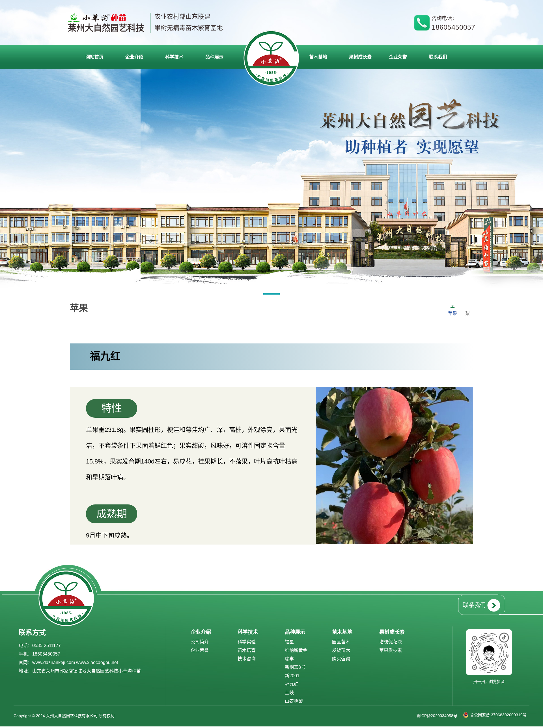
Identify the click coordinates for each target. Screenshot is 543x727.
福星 (289, 641)
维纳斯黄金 (296, 650)
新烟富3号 (295, 667)
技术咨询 (247, 658)
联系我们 (474, 605)
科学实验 (247, 641)
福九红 (291, 684)
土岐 (289, 692)
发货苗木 (341, 650)
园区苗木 (341, 641)
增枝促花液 (390, 641)
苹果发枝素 (390, 650)
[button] (271, 295)
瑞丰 (289, 658)
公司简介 (200, 641)
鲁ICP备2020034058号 (436, 715)
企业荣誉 (200, 650)
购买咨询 (341, 658)
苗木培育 (247, 650)
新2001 (292, 675)
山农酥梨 (294, 701)
